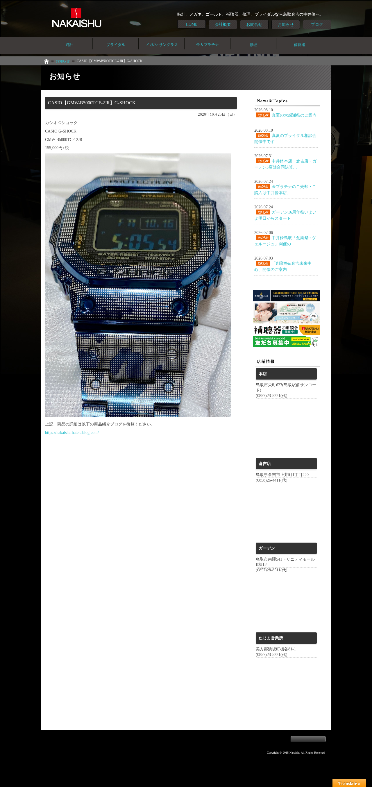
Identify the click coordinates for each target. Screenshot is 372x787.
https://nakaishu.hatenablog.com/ (72, 432)
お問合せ (254, 24)
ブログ (317, 24)
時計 (69, 44)
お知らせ (286, 24)
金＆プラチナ (207, 44)
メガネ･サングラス (162, 44)
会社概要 (223, 24)
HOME (192, 24)
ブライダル (115, 44)
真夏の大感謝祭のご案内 (294, 115)
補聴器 (299, 44)
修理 (253, 44)
